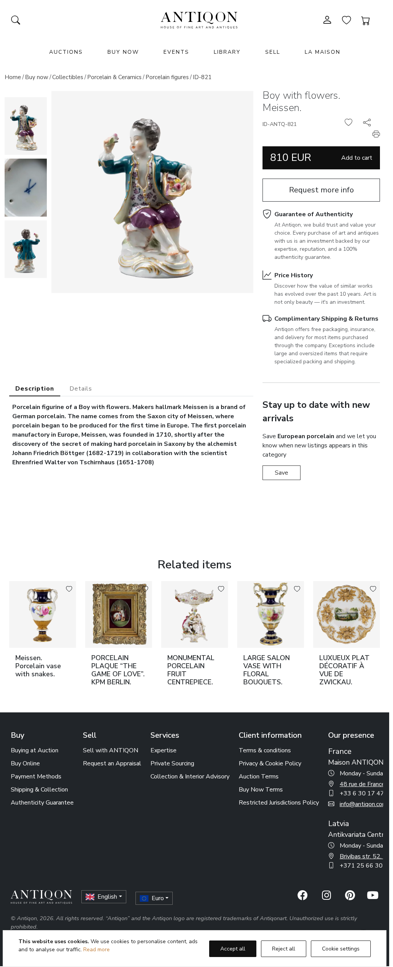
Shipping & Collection (39, 789)
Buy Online (25, 763)
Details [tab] (80, 388)
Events (176, 52)
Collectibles (67, 77)
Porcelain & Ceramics (114, 77)
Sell (272, 52)
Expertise (163, 750)
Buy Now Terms (261, 789)
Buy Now (123, 52)
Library (227, 52)
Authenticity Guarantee (42, 802)
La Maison (322, 52)
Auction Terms (259, 776)
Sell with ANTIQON (110, 750)
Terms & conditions (265, 750)
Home (13, 77)
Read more (96, 949)
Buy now (36, 77)
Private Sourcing (172, 763)
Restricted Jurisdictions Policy (279, 802)
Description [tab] (34, 388)
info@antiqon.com (363, 804)
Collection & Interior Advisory (190, 776)
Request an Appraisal (112, 763)
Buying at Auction (34, 750)
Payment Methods (36, 776)
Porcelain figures (167, 77)
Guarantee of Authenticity (313, 214)
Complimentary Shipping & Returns (326, 319)
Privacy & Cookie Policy (270, 763)
